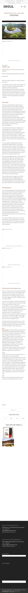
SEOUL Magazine (10, 589)
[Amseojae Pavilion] (8, 442)
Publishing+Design (11, 2)
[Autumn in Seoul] (14, 576)
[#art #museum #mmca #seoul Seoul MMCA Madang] (22, 576)
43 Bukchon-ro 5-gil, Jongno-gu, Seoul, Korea (13, 527)
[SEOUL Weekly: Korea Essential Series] (8, 433)
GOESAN (14, 15)
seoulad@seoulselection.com (9, 530)
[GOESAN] (14, 30)
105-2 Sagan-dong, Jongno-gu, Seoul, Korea (13, 541)
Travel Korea (20, 13)
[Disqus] (14, 466)
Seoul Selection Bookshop (10, 0)
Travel (15, 13)
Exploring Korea (8, 13)
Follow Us (14, 581)
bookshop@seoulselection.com (9, 544)
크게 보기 (4, 404)
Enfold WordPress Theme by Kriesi (19, 589)
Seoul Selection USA (19, 0)
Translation (18, 2)
